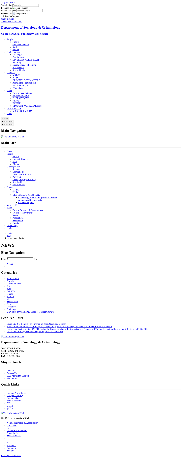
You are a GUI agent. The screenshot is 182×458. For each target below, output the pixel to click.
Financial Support (20, 85)
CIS (8, 403)
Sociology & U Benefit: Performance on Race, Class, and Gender (36, 324)
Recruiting (11, 306)
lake (9, 299)
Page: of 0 (19, 259)
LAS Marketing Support (18, 376)
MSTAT (16, 75)
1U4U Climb (13, 278)
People (10, 39)
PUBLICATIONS (21, 98)
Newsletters (18, 220)
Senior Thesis (19, 70)
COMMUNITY (14, 108)
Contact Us (12, 373)
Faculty (16, 42)
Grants (10, 294)
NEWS (16, 101)
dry (8, 286)
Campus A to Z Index (16, 393)
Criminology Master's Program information (37, 197)
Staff (15, 47)
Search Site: (6, 5)
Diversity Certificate (22, 174)
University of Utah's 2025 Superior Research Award (30, 312)
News (9, 90)
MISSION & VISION (23, 111)
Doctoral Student (14, 283)
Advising (17, 62)
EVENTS (17, 103)
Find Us (10, 370)
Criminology (18, 57)
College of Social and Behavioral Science (24, 33)
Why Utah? (18, 88)
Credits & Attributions (17, 430)
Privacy (10, 428)
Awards (10, 281)
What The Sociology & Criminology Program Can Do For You (35, 331)
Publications (18, 218)
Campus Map (13, 398)
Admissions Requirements (24, 83)
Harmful (10, 296)
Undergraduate (13, 52)
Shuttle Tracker (13, 400)
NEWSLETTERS (21, 95)
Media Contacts (14, 435)
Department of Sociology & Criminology (30, 27)
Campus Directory (15, 395)
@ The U (11, 408)
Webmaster (12, 378)
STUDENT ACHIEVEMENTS (27, 106)
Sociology (17, 54)
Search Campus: (8, 10)
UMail (10, 406)
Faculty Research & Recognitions (28, 210)
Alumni (16, 49)
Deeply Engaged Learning (24, 65)
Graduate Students (21, 44)
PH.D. (15, 77)
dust (9, 289)
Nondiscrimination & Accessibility (22, 423)
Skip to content (8, 2)
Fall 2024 (11, 291)
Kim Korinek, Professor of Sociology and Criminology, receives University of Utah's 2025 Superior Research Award (59, 326)
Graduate (11, 72)
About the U (12, 433)
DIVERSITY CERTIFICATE (26, 60)
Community (12, 225)
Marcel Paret (12, 301)
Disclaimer (11, 425)
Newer (10, 264)
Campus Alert (7, 19)
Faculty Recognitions (22, 93)
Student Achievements (23, 213)
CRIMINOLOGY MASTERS (26, 80)
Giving (10, 113)
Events (16, 223)
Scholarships (18, 67)
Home (9, 151)
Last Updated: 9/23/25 (11, 455)
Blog (9, 235)
